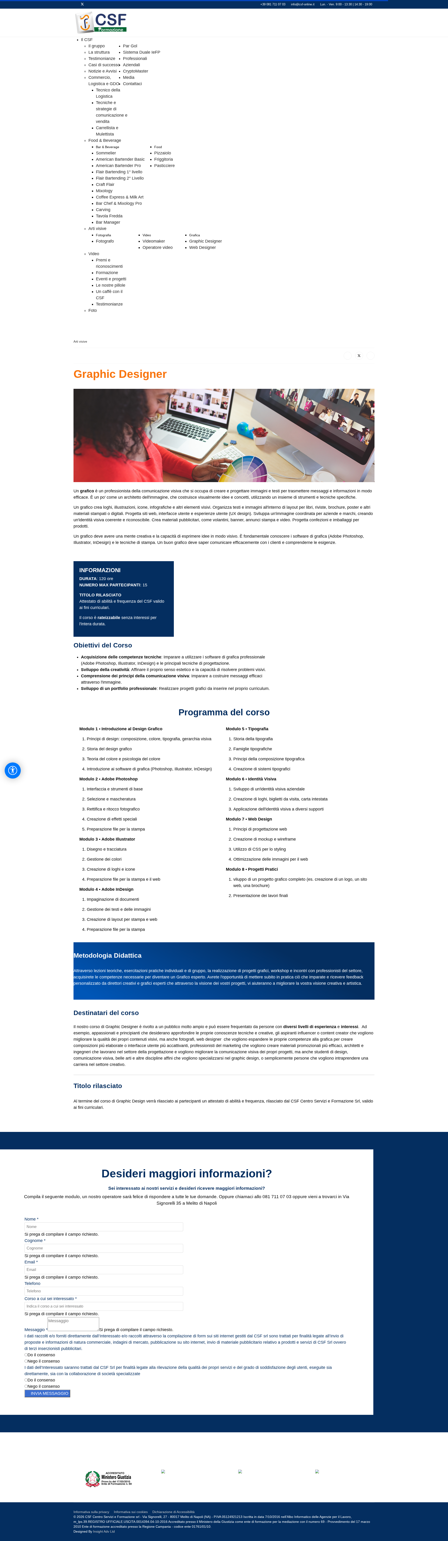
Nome (31, 1219)
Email (31, 1262)
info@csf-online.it (303, 4)
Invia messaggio (49, 1393)
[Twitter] (82, 4)
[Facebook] (75, 4)
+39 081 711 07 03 (272, 4)
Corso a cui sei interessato (50, 1298)
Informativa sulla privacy (91, 1512)
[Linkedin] (97, 4)
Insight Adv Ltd (104, 1531)
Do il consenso (41, 1355)
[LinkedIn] (370, 356)
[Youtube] (90, 4)
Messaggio (36, 1329)
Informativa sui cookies (131, 1512)
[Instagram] (104, 4)
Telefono (32, 1283)
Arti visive (80, 341)
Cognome (35, 1240)
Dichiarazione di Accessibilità (173, 1512)
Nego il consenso (44, 1361)
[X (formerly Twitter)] (359, 356)
